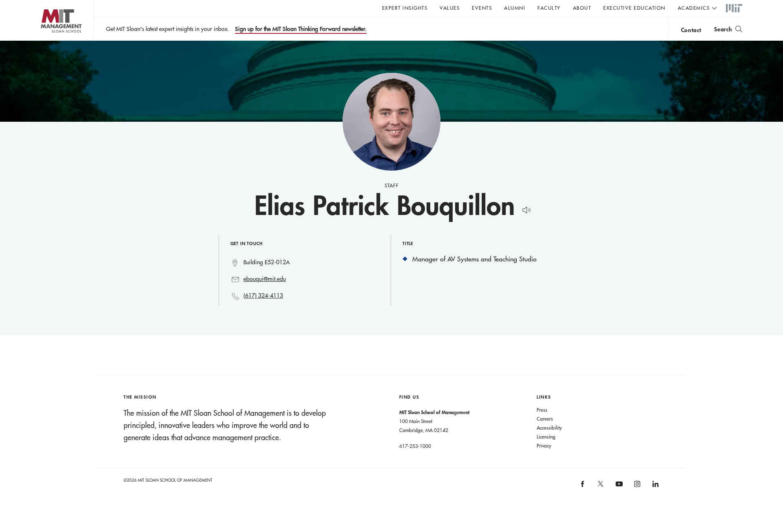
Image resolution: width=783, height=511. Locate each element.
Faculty (549, 7)
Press (542, 409)
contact (691, 30)
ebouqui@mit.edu (264, 279)
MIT (734, 8)
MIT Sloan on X (600, 486)
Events (482, 7)
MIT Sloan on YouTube (618, 488)
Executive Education (634, 7)
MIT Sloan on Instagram (636, 486)
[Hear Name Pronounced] (524, 208)
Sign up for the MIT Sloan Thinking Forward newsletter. (301, 29)
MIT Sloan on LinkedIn (655, 486)
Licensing (546, 436)
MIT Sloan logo (45, 40)
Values (450, 7)
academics (694, 7)
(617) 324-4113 (263, 295)
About (582, 7)
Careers (545, 418)
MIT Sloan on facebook (582, 486)
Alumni (514, 7)
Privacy (544, 445)
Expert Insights (405, 7)
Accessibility (549, 427)
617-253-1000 (415, 446)
